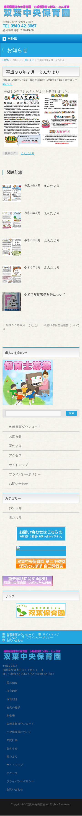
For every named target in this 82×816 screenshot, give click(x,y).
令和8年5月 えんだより (42, 267)
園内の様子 (13, 707)
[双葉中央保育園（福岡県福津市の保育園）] (37, 13)
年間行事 (12, 740)
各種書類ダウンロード (25, 427)
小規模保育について (19, 732)
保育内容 (12, 691)
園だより (8, 84)
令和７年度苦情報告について (45, 294)
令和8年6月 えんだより (42, 240)
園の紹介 (12, 682)
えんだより (27, 153)
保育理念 (12, 699)
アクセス (15, 455)
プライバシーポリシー (25, 474)
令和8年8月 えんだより (42, 186)
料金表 (11, 715)
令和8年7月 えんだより (42, 213)
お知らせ (15, 436)
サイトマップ (18, 465)
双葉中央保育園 (35, 804)
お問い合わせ (18, 483)
